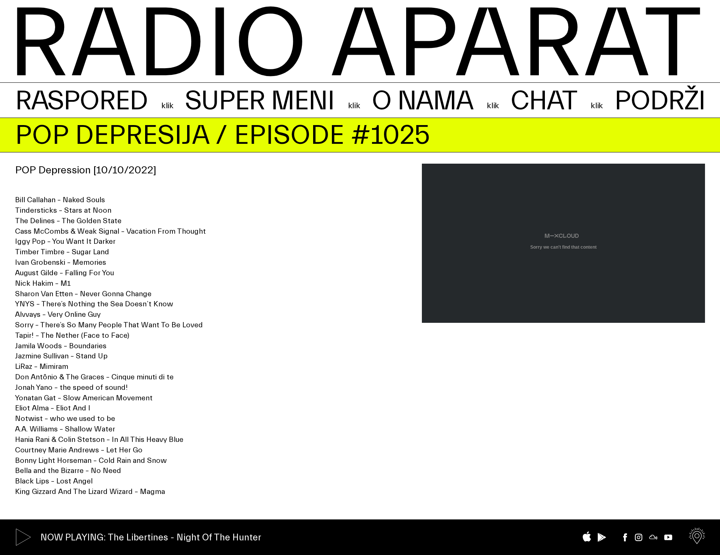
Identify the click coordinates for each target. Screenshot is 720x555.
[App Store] (587, 536)
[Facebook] (625, 537)
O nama (422, 101)
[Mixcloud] (653, 537)
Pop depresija (112, 135)
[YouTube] (668, 537)
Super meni (259, 101)
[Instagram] (638, 537)
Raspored (81, 101)
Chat (543, 101)
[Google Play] (602, 537)
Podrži (659, 101)
